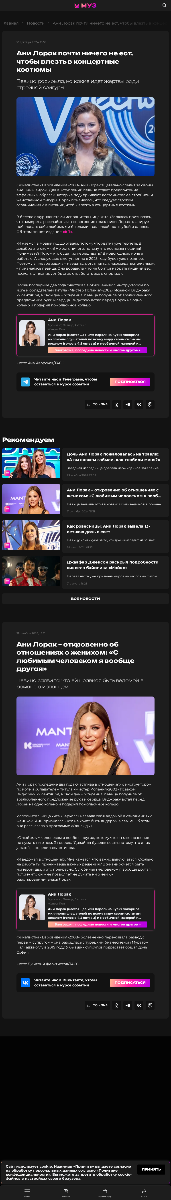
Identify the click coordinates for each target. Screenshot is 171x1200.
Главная (10, 23)
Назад (144, 1196)
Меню (27, 1196)
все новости (85, 599)
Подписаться (130, 382)
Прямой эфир (104, 1196)
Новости (66, 1196)
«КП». (67, 232)
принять (151, 1169)
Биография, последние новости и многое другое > (97, 350)
